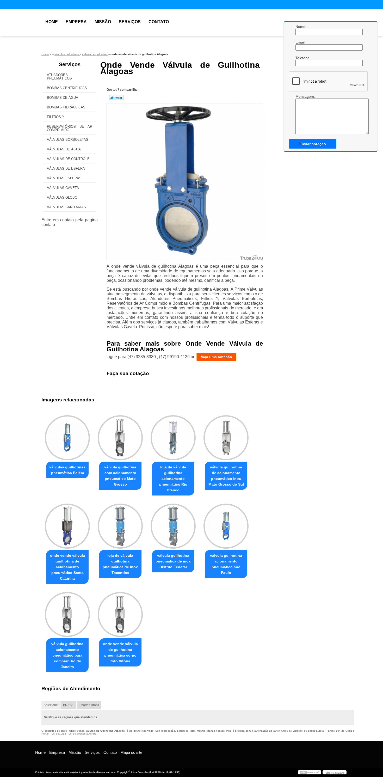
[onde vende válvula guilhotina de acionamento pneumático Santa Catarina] (67, 526)
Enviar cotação (312, 144)
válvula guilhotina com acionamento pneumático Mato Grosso (120, 475)
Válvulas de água (64, 149)
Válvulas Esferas (64, 178)
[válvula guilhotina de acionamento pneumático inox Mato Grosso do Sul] (226, 437)
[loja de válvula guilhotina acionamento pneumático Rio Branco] (173, 437)
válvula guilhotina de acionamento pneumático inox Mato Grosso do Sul (226, 475)
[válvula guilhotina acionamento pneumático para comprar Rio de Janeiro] (67, 614)
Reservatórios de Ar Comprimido (69, 128)
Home (51, 22)
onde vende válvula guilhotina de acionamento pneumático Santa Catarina (67, 566)
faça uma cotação (216, 357)
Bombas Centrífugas (67, 88)
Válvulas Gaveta (63, 188)
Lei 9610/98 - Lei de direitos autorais (74, 733)
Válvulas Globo (62, 197)
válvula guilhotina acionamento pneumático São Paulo (226, 564)
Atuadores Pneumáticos (59, 76)
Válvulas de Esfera (66, 168)
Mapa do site (131, 752)
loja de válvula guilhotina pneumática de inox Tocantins (120, 564)
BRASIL (68, 705)
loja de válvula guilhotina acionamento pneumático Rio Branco (173, 478)
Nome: (300, 27)
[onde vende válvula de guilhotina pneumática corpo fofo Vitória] (120, 614)
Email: (300, 42)
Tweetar (116, 97)
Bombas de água (62, 98)
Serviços (130, 22)
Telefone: (300, 58)
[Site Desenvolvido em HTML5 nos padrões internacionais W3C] (309, 772)
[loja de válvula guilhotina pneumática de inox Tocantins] (120, 526)
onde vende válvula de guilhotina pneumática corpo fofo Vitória (120, 652)
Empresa (76, 22)
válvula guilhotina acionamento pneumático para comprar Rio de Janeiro (67, 655)
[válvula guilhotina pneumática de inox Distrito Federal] (173, 526)
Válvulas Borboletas (67, 140)
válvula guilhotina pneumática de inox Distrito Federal (173, 561)
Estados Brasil (89, 705)
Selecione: (51, 705)
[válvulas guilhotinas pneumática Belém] (67, 437)
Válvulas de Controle (68, 159)
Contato (159, 22)
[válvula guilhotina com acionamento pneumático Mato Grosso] (120, 437)
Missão (103, 22)
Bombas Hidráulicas (66, 107)
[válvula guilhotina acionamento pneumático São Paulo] (226, 526)
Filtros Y (55, 117)
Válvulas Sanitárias (66, 207)
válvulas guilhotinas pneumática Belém (67, 470)
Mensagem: (300, 96)
